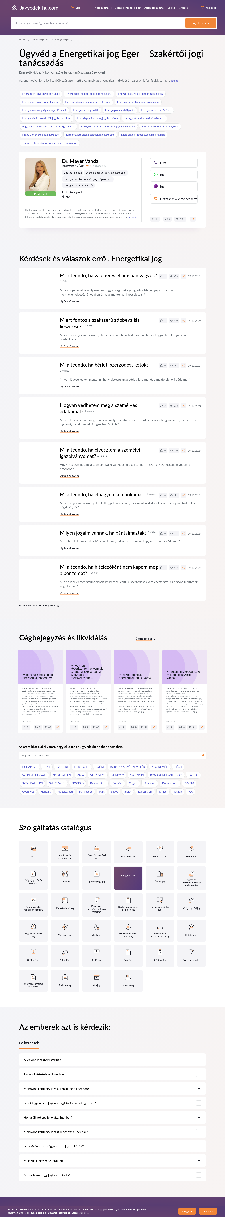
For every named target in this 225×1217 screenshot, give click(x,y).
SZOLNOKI (137, 775)
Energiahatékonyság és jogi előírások (44, 110)
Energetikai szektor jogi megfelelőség (140, 93)
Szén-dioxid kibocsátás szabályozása (143, 134)
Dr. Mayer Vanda (80, 161)
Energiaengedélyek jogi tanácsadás (138, 102)
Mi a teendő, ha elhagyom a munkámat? (102, 494)
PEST (47, 766)
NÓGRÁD (78, 783)
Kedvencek (211, 7)
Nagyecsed (86, 791)
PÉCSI (178, 766)
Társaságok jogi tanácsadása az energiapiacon (49, 143)
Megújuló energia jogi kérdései (40, 134)
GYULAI (193, 775)
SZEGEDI (62, 766)
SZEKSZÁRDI (57, 783)
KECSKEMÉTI (160, 766)
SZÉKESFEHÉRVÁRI (34, 775)
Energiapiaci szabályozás (120, 110)
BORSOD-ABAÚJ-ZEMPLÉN (127, 766)
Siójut (127, 791)
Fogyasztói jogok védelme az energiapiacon (48, 126)
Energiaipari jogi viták (86, 110)
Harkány (46, 791)
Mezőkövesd (65, 791)
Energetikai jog (73, 172)
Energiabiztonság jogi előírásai (40, 102)
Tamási (163, 791)
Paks (102, 791)
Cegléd (133, 783)
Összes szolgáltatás (40, 39)
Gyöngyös (28, 791)
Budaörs (117, 783)
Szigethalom (145, 791)
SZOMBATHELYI (32, 783)
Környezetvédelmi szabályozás (160, 126)
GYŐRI (100, 766)
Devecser (150, 783)
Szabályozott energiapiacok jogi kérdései (90, 134)
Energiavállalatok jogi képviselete (144, 118)
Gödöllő (189, 783)
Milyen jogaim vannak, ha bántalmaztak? (103, 533)
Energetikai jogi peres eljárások (41, 93)
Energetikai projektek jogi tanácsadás (89, 93)
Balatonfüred (98, 783)
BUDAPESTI (29, 766)
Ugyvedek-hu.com (38, 8)
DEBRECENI (81, 766)
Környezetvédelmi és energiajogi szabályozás (108, 126)
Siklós (114, 791)
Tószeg (178, 791)
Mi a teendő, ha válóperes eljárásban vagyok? (108, 275)
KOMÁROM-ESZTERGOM (166, 775)
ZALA (80, 775)
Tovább (174, 80)
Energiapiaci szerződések (156, 110)
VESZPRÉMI (97, 775)
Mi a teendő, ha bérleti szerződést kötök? (104, 365)
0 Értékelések (99, 165)
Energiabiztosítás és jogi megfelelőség (88, 102)
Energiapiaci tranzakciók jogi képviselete (46, 118)
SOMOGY (118, 775)
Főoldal (22, 39)
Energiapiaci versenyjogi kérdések (97, 118)
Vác (190, 791)
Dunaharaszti (170, 783)
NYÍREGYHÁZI (62, 775)
